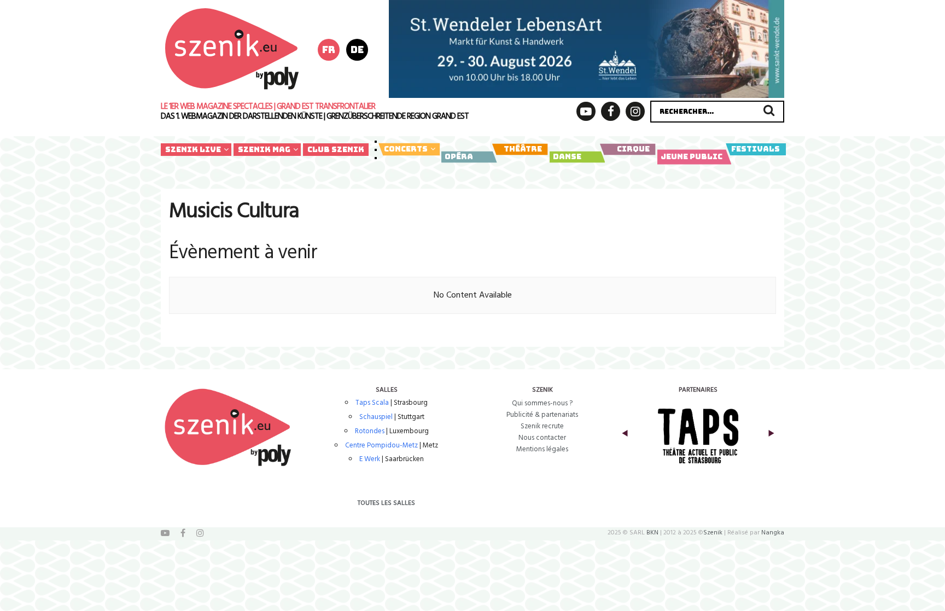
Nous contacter (542, 438)
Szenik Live (193, 149)
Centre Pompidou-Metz (381, 445)
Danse (567, 156)
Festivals (755, 149)
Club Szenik (335, 149)
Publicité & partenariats (542, 415)
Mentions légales (542, 449)
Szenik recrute (542, 426)
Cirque (633, 149)
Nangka (772, 532)
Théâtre (523, 149)
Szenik (712, 532)
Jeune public (691, 156)
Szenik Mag (264, 149)
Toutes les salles (386, 503)
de (357, 49)
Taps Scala (372, 403)
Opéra (459, 156)
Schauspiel (376, 417)
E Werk (369, 459)
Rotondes (369, 431)
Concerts (406, 149)
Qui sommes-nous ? (542, 403)
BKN (652, 532)
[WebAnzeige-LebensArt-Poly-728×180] (586, 48)
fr (328, 49)
